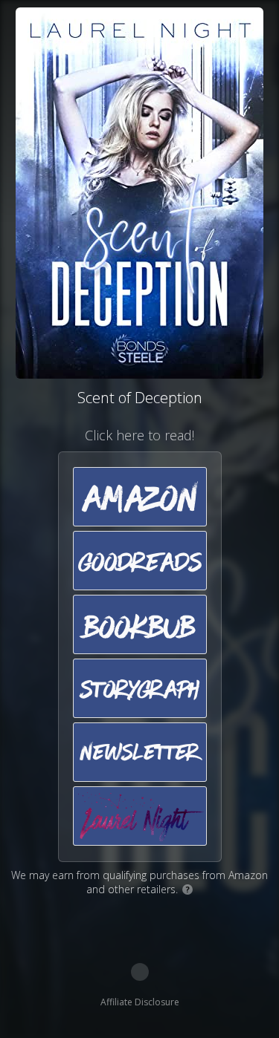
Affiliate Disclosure (139, 1002)
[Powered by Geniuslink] (140, 972)
